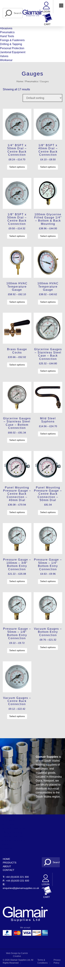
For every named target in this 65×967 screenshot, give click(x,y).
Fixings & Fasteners (12, 40)
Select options (17, 167)
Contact (8, 870)
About (7, 866)
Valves (4, 56)
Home (19, 81)
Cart (47, 24)
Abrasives (6, 28)
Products (9, 862)
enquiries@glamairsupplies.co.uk (21, 888)
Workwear (6, 60)
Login (46, 11)
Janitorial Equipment (12, 52)
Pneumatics (7, 32)
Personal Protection (12, 48)
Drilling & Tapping (11, 44)
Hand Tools (7, 36)
